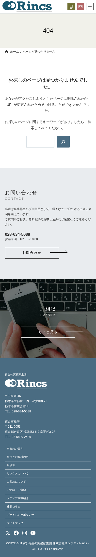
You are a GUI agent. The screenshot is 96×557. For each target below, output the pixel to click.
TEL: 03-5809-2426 (18, 437)
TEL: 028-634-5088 (18, 411)
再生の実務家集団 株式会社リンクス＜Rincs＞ (59, 543)
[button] (32, 253)
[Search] (63, 141)
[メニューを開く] (90, 6)
